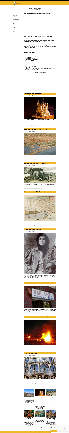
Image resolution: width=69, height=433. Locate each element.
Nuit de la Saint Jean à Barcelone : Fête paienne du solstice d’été (36, 316)
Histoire (14, 32)
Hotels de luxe (48, 431)
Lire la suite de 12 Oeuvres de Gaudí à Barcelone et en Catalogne (32, 125)
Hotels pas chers (45, 431)
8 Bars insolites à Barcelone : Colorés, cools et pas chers (29, 418)
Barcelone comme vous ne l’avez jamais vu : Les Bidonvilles (35, 163)
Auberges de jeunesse (42, 431)
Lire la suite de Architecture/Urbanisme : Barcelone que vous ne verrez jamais (34, 159)
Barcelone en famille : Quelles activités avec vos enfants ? (51, 397)
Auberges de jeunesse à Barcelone (17, 19)
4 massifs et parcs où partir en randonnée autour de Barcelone (29, 398)
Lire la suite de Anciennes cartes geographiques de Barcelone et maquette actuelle (34, 225)
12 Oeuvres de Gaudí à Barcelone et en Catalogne (33, 93)
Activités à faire (15, 24)
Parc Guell (36, 46)
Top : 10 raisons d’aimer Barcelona (30, 353)
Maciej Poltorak (26, 95)
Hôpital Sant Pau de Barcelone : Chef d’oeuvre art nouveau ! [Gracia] (51, 419)
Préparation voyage (15, 20)
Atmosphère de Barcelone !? (37, 9)
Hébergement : (39, 431)
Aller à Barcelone (15, 15)
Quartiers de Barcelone (15, 16)
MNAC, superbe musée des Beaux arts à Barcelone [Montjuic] (40, 418)
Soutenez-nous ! (36, 431)
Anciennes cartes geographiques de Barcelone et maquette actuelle (36, 191)
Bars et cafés (14, 28)
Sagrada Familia (40, 46)
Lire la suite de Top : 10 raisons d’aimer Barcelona (30, 383)
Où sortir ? (14, 27)
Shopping (14, 31)
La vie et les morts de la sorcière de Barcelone (32, 229)
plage (48, 46)
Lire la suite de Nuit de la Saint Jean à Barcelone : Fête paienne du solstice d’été (34, 349)
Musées (14, 23)
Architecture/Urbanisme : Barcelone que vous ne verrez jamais (35, 129)
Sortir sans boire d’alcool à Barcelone (31, 283)
